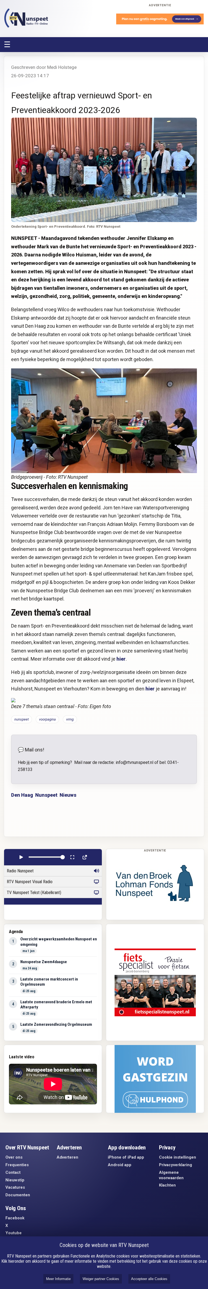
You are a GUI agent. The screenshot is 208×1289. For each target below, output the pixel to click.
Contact (13, 1172)
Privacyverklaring (175, 1164)
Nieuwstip (14, 1180)
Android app (119, 1164)
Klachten (167, 1185)
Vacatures (15, 1187)
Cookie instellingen (177, 1157)
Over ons (13, 1157)
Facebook (14, 1218)
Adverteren (67, 1157)
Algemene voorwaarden (171, 1175)
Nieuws (68, 795)
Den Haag (22, 795)
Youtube (13, 1232)
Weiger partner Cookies (101, 1279)
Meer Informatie (58, 1279)
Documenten (17, 1194)
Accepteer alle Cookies (149, 1279)
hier (121, 659)
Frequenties (17, 1164)
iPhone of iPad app (126, 1157)
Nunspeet (46, 795)
